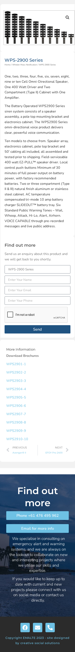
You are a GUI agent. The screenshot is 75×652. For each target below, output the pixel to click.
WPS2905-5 (16, 397)
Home (7, 64)
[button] (67, 17)
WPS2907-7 (16, 414)
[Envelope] (37, 627)
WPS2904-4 (16, 389)
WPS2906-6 (16, 405)
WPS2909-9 (16, 430)
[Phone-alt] (50, 627)
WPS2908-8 (16, 422)
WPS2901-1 (16, 364)
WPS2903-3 (16, 380)
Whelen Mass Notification (24, 64)
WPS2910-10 (17, 439)
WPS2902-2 (16, 372)
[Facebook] (25, 627)
